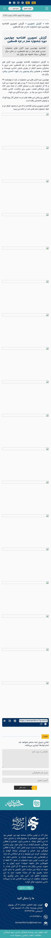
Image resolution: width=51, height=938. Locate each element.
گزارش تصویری (34, 23)
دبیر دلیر (15, 8)
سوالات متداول (25, 887)
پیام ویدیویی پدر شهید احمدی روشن (18, 71)
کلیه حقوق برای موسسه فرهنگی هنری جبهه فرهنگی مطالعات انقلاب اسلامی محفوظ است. (25, 934)
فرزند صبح (27, 8)
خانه (47, 23)
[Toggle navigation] (47, 8)
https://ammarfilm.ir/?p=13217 (33, 720)
